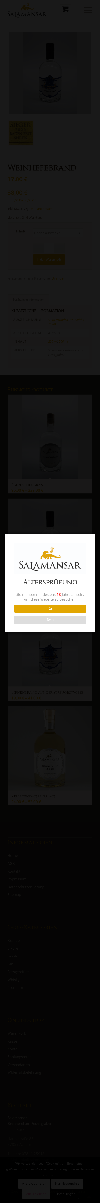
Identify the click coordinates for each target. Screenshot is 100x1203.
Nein (50, 619)
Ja (50, 608)
